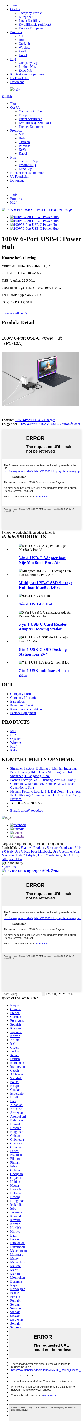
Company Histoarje (23, 697)
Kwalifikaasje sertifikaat (35, 24)
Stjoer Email (10, 867)
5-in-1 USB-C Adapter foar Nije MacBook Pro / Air (42, 560)
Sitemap (52, 847)
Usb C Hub (70, 855)
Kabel (23, 55)
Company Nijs (28, 63)
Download (17, 82)
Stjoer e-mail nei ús (14, 313)
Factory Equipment (31, 28)
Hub (22, 40)
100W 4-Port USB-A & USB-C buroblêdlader (49, 424)
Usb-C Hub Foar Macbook (32, 851)
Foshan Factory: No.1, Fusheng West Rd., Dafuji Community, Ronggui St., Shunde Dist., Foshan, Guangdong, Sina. (43, 783)
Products (16, 32)
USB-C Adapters (49, 855)
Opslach (24, 43)
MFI (22, 36)
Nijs (13, 59)
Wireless (24, 47)
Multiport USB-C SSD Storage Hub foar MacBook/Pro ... (45, 585)
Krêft (22, 51)
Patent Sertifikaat (30, 20)
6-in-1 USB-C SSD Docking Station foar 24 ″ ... (43, 651)
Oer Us (15, 9)
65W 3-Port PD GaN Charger (35, 420)
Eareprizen (26, 17)
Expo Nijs (25, 70)
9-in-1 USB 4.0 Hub (36, 604)
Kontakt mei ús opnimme (27, 74)
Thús (13, 5)
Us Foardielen (19, 78)
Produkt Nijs (27, 66)
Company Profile (30, 13)
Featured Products (33, 847)
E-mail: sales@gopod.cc (26, 810)
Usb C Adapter (26, 855)
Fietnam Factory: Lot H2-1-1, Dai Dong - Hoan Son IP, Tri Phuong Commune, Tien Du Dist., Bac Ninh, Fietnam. (45, 795)
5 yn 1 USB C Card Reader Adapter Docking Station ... (43, 626)
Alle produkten (12, 859)
